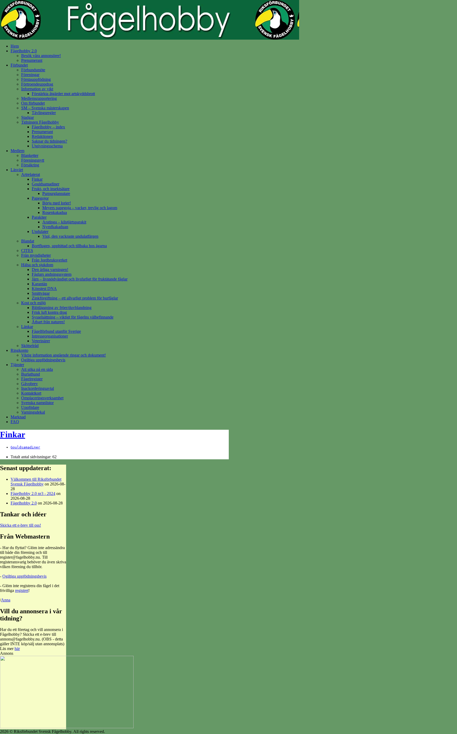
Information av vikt (37, 89)
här (17, 648)
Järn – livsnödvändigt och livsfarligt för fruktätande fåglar (79, 279)
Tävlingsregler (44, 112)
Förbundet (19, 65)
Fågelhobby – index (48, 127)
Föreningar (30, 74)
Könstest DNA (44, 288)
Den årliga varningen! (50, 269)
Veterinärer (41, 341)
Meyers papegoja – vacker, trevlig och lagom (79, 207)
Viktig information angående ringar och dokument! (63, 355)
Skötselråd (30, 345)
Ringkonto (19, 350)
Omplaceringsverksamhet (42, 398)
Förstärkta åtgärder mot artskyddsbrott (63, 93)
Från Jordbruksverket (49, 260)
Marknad (18, 417)
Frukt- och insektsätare (51, 188)
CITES (27, 250)
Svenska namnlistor (37, 402)
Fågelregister (32, 379)
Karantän (39, 284)
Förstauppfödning (36, 79)
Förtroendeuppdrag (37, 84)
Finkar (37, 179)
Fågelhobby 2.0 (24, 51)
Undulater (40, 231)
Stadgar (27, 117)
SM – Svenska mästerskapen (45, 108)
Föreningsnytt (32, 160)
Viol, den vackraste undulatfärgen (70, 236)
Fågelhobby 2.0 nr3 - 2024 (33, 493)
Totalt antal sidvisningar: (31, 457)
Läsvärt (17, 169)
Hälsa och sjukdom (37, 265)
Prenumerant (31, 60)
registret (21, 590)
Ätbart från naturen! (48, 322)
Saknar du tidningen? (49, 141)
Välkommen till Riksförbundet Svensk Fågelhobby (36, 481)
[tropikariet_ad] (67, 726)
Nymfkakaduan (55, 227)
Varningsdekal (33, 412)
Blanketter (29, 155)
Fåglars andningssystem (51, 274)
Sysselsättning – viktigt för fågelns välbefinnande (72, 317)
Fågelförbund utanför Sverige (56, 331)
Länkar (27, 326)
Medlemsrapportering (39, 98)
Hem (15, 46)
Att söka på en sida (37, 369)
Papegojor (40, 198)
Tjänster (17, 364)
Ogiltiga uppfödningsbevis (43, 360)
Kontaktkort (31, 393)
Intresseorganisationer (50, 336)
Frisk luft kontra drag (49, 312)
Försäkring (30, 165)
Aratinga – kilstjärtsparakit (64, 222)
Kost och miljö (33, 303)
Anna (5, 600)
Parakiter (39, 217)
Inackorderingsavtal (37, 388)
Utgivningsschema (47, 146)
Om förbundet (33, 103)
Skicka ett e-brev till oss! (20, 525)
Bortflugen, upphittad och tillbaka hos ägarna (69, 246)
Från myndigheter (36, 255)
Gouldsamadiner (45, 184)
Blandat (27, 241)
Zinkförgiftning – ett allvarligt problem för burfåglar (75, 298)
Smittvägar (41, 293)
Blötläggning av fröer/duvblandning (62, 307)
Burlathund (30, 374)
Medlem (17, 150)
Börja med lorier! (56, 203)
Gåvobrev (29, 383)
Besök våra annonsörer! (41, 55)
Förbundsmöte (33, 70)
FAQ (15, 421)
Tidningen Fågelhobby (40, 122)
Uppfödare (30, 407)
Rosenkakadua (54, 212)
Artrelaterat (30, 174)
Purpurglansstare (56, 193)
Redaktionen (42, 136)
